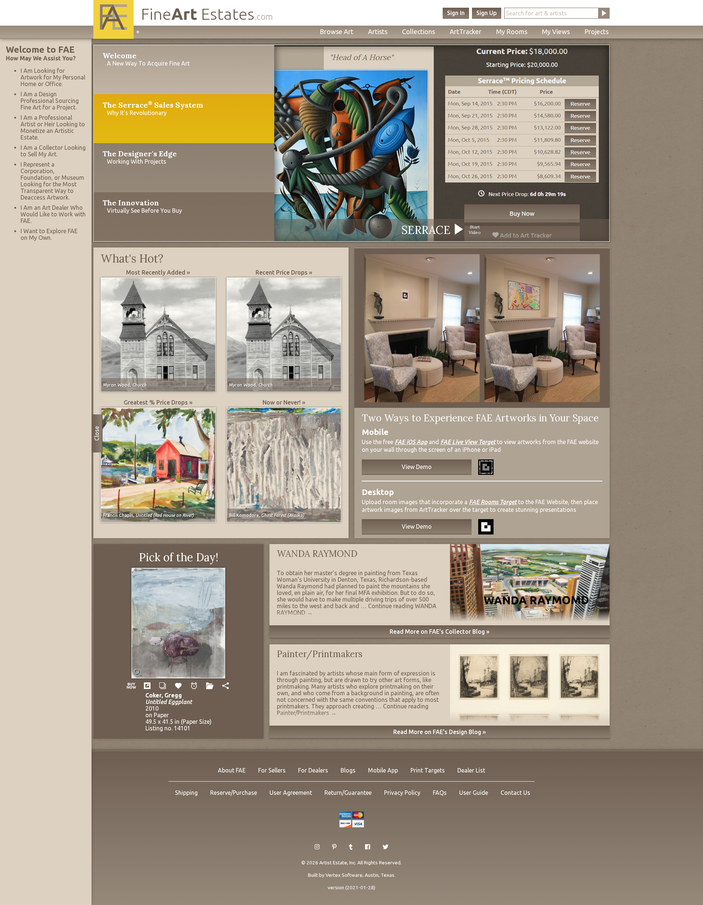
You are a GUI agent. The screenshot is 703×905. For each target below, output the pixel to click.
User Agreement (290, 792)
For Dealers (313, 770)
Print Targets (427, 770)
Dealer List (471, 770)
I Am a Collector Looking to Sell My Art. (53, 150)
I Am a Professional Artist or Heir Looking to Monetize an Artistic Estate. (53, 127)
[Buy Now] (131, 685)
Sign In (456, 13)
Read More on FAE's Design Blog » (439, 732)
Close (96, 433)
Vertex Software (344, 875)
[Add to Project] (210, 685)
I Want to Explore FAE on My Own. (49, 234)
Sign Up (486, 13)
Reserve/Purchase (233, 792)
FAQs (440, 792)
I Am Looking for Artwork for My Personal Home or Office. (53, 77)
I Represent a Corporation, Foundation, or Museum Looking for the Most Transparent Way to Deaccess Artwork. (52, 181)
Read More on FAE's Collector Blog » (440, 631)
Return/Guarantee (348, 792)
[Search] (604, 13)
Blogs (348, 770)
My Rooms (511, 31)
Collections (418, 31)
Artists (377, 31)
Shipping (186, 792)
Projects (596, 31)
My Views (556, 31)
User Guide (473, 792)
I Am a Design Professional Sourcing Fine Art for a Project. (50, 101)
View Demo (417, 466)
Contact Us (515, 792)
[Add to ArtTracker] (178, 685)
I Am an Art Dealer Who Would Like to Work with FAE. (53, 214)
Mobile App (383, 770)
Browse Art (336, 31)
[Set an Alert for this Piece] (194, 685)
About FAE (232, 770)
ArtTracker (465, 31)
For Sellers (272, 770)
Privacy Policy (402, 792)
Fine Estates (207, 14)
